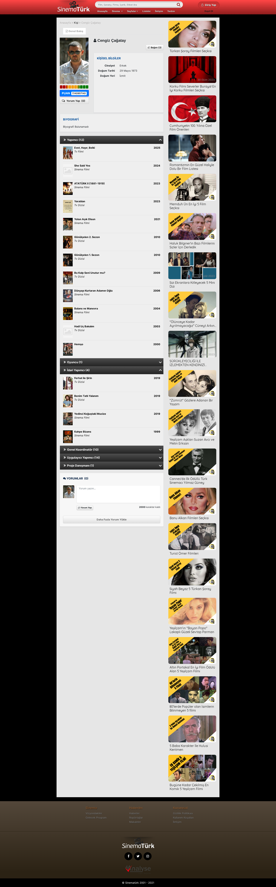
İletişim (159, 11)
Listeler (146, 11)
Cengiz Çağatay (91, 22)
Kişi (76, 22)
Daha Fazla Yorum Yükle (112, 519)
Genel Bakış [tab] (75, 31)
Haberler (134, 813)
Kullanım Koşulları (183, 817)
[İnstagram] (148, 856)
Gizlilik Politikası (183, 813)
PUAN (74, 93)
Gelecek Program (96, 817)
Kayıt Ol (209, 11)
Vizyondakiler (94, 813)
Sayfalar (132, 11)
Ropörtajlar (136, 817)
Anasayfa (102, 11)
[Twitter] (138, 856)
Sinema (116, 11)
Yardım (171, 11)
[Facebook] (128, 856)
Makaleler (135, 822)
